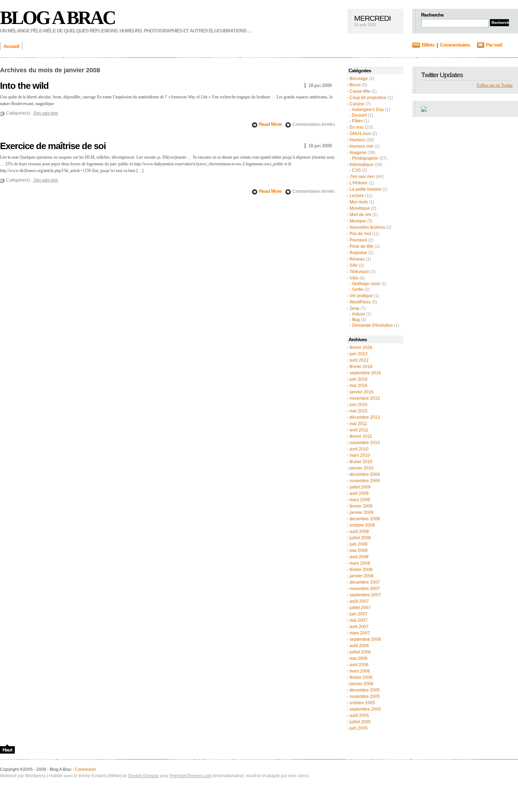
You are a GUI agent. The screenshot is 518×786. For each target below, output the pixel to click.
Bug (356, 319)
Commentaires (455, 45)
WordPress (360, 302)
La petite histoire (365, 189)
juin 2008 (359, 544)
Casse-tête (360, 91)
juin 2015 (359, 404)
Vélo (354, 278)
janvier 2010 (362, 468)
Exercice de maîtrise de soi (53, 146)
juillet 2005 (360, 721)
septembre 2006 (365, 639)
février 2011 (361, 436)
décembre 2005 (365, 690)
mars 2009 (360, 499)
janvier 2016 (362, 391)
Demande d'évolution (372, 325)
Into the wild (24, 85)
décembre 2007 (365, 582)
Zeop (354, 308)
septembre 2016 (365, 372)
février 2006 (361, 677)
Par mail (494, 45)
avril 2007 (359, 626)
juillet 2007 (360, 607)
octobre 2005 (362, 702)
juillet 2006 (360, 652)
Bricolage (359, 78)
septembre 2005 (365, 709)
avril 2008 (359, 556)
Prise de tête (362, 246)
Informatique (362, 164)
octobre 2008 (362, 525)
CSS (356, 170)
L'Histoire (359, 182)
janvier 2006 (362, 683)
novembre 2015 (365, 398)
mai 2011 (358, 423)
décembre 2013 (365, 417)
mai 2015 (359, 411)
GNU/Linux (360, 133)
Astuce (358, 314)
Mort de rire (360, 214)
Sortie (357, 289)
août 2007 (359, 601)
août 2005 (359, 715)
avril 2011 (359, 430)
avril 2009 (359, 493)
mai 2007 (359, 620)
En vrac (357, 127)
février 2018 (361, 366)
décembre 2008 (365, 518)
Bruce (355, 84)
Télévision (359, 271)
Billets (428, 45)
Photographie (365, 158)
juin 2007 (359, 614)
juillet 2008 (360, 537)
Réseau (357, 259)
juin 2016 (359, 379)
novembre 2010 (365, 442)
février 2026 (361, 347)
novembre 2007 (365, 588)
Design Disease (143, 775)
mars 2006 (360, 671)
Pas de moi (360, 233)
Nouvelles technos (367, 227)
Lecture (357, 195)
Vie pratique (361, 295)
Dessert (359, 115)
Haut (7, 750)
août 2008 (359, 531)
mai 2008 (359, 550)
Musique (358, 221)
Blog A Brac (57, 17)
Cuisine (357, 104)
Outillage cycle (366, 283)
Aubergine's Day (368, 109)
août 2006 (359, 645)
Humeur (357, 139)
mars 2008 (360, 563)
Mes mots (359, 201)
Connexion (85, 769)
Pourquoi (358, 240)
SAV (354, 265)
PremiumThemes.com (191, 775)
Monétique (360, 208)
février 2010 (361, 461)
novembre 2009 (365, 480)
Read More (271, 124)
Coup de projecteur (368, 97)
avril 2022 (359, 360)
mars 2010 (360, 455)
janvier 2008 (362, 575)
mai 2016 (359, 385)
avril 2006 (359, 664)
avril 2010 (359, 449)
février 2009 (361, 506)
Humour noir (362, 146)
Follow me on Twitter (495, 85)
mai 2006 (359, 658)
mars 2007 (360, 633)
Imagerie (358, 152)
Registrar (358, 252)
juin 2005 (359, 728)
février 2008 (361, 569)
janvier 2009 (362, 512)
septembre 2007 (365, 594)
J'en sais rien (362, 176)
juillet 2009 (360, 487)
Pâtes (357, 120)
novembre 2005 (365, 696)
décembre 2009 (365, 474)
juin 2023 (359, 353)
